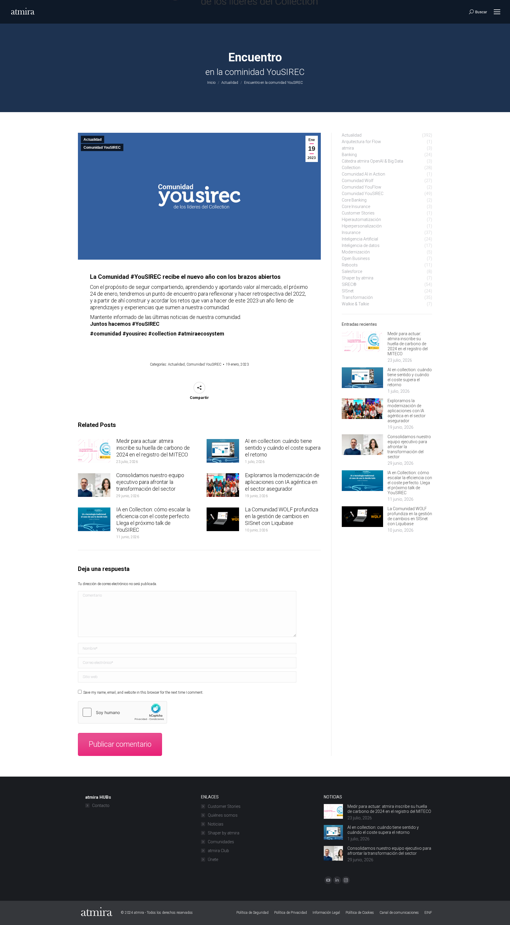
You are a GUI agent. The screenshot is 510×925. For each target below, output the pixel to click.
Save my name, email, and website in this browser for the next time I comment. (143, 692)
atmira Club (218, 850)
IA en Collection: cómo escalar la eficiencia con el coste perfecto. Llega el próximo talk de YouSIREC (153, 519)
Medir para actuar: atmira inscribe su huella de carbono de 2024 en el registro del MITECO (153, 448)
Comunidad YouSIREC (102, 147)
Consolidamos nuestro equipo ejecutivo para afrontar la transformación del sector (150, 482)
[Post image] (94, 451)
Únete (213, 859)
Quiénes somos (223, 815)
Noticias (215, 824)
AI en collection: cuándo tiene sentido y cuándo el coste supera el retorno (283, 448)
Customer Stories (224, 806)
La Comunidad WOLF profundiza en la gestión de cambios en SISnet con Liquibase (281, 516)
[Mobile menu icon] (497, 12)
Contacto (100, 805)
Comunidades (221, 841)
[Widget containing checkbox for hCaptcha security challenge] (122, 712)
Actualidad (93, 139)
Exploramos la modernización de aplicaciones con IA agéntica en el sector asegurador (282, 482)
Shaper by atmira (223, 833)
